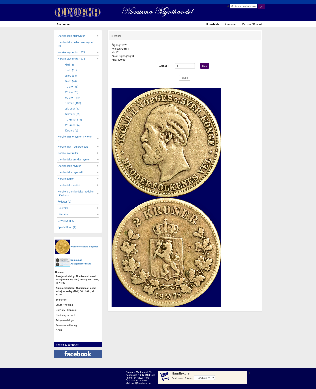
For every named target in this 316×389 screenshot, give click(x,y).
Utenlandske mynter (69, 166)
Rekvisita (63, 208)
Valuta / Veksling (64, 304)
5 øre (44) (71, 81)
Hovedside (212, 24)
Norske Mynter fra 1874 (71, 58)
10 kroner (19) (73, 119)
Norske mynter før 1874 (71, 52)
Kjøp (204, 65)
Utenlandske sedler (69, 185)
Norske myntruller (68, 153)
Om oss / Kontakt (252, 24)
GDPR (59, 330)
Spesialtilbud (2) (67, 227)
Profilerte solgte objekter (84, 246)
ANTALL (164, 66)
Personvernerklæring (66, 325)
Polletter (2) (64, 201)
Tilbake (184, 77)
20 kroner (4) (72, 125)
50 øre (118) (72, 97)
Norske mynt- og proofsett (73, 146)
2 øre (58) (71, 75)
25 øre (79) (71, 92)
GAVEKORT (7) (66, 221)
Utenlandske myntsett (70, 172)
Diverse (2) (71, 130)
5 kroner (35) (72, 114)
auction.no (73, 344)
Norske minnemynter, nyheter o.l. (75, 138)
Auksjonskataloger (65, 320)
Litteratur (63, 214)
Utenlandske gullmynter (71, 36)
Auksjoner (230, 24)
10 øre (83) (71, 86)
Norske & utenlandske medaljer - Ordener (76, 193)
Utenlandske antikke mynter (74, 159)
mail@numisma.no (141, 383)
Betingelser (61, 299)
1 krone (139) (73, 103)
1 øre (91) (71, 70)
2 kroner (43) (72, 108)
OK (261, 6)
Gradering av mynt (65, 315)
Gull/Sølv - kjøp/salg (66, 310)
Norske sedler (66, 178)
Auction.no (64, 24)
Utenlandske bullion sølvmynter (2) (76, 44)
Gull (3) (69, 64)
